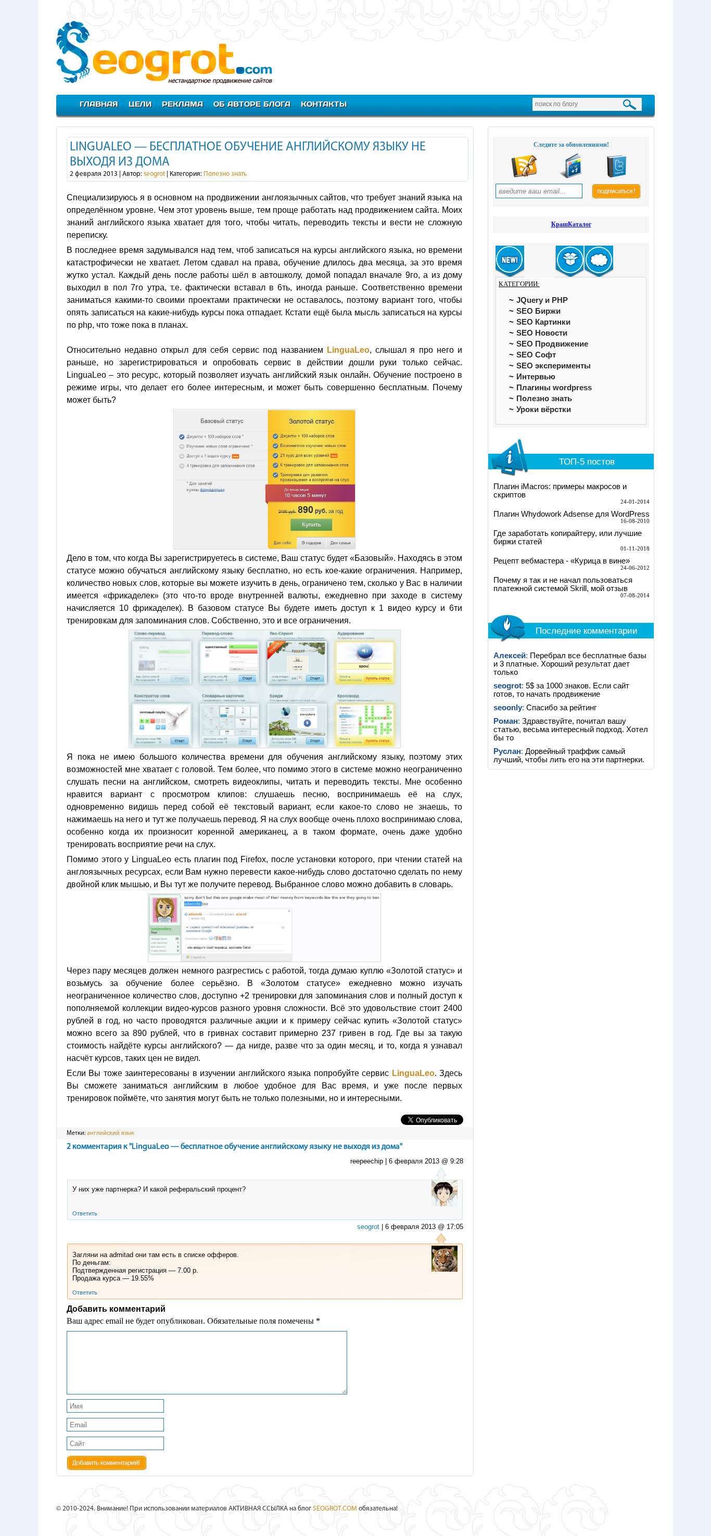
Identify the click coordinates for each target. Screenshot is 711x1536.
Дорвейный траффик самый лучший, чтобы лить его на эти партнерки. (568, 755)
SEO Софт (536, 355)
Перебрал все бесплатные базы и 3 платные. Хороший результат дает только (569, 663)
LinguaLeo (348, 349)
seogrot (154, 174)
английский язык (110, 1133)
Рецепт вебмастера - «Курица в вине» (561, 561)
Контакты (324, 104)
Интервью (535, 377)
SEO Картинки (543, 322)
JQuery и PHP (542, 300)
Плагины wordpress (554, 387)
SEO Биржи (538, 311)
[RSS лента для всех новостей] (524, 176)
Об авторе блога (251, 104)
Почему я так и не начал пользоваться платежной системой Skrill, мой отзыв (562, 584)
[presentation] (510, 261)
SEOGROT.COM (335, 1508)
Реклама (182, 104)
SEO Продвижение (552, 344)
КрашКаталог (571, 224)
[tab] (510, 261)
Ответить (84, 1213)
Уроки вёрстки (543, 409)
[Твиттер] (617, 176)
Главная (99, 104)
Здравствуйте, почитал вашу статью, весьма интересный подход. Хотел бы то (570, 729)
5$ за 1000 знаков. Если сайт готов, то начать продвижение (561, 690)
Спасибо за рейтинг (561, 707)
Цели (140, 104)
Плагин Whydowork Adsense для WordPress (571, 514)
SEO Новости (541, 333)
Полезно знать (225, 174)
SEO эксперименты (553, 366)
